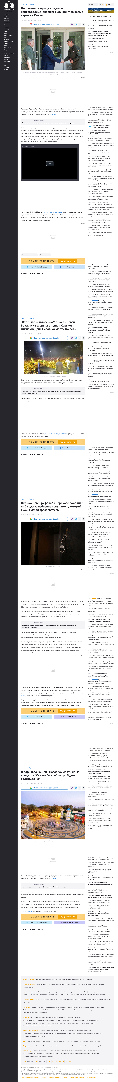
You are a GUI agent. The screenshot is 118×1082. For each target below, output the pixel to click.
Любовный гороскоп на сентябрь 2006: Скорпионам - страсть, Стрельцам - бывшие (100, 114)
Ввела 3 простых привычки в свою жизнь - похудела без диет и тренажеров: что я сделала (100, 355)
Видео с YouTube (9, 53)
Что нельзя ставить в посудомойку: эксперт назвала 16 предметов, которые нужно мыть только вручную (100, 943)
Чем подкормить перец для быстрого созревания (38, 1056)
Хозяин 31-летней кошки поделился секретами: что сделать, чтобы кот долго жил (100, 668)
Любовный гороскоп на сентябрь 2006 (34, 1010)
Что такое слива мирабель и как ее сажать (36, 1053)
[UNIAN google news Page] (59, 1061)
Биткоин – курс (78, 992)
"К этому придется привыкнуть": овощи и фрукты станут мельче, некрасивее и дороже (100, 184)
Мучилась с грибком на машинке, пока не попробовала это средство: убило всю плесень (100, 547)
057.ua (54, 878)
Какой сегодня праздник (31, 1031)
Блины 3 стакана (105, 1046)
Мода (43, 1041)
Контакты (6, 69)
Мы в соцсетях (91, 1077)
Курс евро (51, 992)
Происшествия (8, 41)
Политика (6, 20)
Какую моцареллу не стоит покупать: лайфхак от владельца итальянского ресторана (101, 460)
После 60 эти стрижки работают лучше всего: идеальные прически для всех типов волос (101, 501)
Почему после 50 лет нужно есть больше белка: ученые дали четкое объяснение (100, 348)
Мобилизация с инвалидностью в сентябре (62, 979)
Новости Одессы (28, 987)
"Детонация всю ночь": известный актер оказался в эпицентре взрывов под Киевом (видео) (100, 681)
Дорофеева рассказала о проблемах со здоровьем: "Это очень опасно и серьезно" (101, 864)
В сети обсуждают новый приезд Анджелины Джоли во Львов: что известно (100, 302)
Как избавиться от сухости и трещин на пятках (37, 1023)
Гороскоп (26, 1007)
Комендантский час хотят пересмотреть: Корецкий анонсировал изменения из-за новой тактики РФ (100, 33)
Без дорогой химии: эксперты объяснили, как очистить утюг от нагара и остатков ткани (100, 296)
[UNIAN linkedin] (56, 1061)
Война (5, 16)
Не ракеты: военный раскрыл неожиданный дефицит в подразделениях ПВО (100, 337)
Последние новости (99, 17)
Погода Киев (26, 1002)
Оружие (6, 39)
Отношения (68, 1041)
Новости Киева (45, 255)
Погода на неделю (52, 999)
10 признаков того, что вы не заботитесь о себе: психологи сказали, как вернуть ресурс (100, 560)
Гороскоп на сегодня (87, 1010)
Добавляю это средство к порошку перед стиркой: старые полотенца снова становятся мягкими (100, 637)
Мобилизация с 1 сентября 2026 (85, 979)
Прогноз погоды (28, 999)
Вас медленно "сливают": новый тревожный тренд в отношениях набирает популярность (100, 165)
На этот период (26, 911)
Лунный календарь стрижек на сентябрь (35, 1012)
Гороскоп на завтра (37, 1007)
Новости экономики (30, 992)
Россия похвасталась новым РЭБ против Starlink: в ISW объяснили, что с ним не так (101, 826)
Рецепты (29, 1041)
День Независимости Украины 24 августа (78, 1030)
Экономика (7, 23)
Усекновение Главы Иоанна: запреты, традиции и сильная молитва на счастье (100, 962)
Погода (6, 50)
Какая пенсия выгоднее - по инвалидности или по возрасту (87, 994)
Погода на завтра (41, 999)
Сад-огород (27, 1051)
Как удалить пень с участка (39, 1017)
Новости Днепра (41, 984)
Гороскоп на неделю (74, 1007)
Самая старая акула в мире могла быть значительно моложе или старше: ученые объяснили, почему (100, 120)
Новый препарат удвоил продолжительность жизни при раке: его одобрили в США (100, 132)
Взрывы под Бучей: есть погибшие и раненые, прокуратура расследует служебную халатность (101, 969)
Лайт (5, 37)
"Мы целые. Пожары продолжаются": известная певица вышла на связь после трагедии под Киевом (100, 138)
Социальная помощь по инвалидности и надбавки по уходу (40, 994)
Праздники (49, 1041)
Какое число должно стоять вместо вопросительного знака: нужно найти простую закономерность (100, 309)
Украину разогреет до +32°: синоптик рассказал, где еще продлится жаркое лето (100, 884)
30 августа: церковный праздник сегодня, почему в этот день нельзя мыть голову (100, 214)
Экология (6, 27)
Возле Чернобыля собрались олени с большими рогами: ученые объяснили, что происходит (101, 877)
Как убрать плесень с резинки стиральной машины (64, 1017)
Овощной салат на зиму (92, 1046)
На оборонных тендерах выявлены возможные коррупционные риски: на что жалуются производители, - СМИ (100, 197)
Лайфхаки (26, 1017)
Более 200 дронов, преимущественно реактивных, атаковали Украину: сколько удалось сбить (101, 39)
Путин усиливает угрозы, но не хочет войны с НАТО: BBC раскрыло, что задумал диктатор (101, 361)
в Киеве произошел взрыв (53, 212)
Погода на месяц (65, 999)
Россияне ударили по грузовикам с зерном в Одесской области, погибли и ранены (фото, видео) (100, 936)
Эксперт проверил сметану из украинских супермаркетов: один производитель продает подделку (99, 534)
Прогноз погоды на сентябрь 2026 (99, 999)
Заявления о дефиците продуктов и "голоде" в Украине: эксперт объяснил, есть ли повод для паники (101, 527)
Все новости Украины (29, 255)
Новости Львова (65, 984)
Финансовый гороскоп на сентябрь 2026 (93, 1007)
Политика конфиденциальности (51, 1077)
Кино (91, 1041)
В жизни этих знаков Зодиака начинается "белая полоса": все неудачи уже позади (100, 567)
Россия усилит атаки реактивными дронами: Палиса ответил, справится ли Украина (100, 626)
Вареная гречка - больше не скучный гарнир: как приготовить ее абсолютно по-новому (99, 540)
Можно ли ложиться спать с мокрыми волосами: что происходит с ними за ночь (101, 507)
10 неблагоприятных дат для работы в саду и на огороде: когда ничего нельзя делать (101, 956)
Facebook (52, 114)
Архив (5, 65)
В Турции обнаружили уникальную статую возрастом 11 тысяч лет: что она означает (100, 322)
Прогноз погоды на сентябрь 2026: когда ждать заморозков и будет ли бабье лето (100, 787)
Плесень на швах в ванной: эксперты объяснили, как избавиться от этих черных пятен (101, 485)
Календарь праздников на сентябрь (90, 1033)
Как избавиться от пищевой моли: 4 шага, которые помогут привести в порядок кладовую (101, 521)
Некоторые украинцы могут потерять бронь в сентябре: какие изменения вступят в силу (98, 890)
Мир (5, 25)
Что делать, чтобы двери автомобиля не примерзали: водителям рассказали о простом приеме (100, 220)
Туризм (6, 45)
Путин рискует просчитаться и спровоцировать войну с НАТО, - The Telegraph (99, 871)
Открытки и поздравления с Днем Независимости (38, 1033)
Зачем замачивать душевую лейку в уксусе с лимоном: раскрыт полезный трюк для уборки (101, 145)
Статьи (6, 55)
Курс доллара (42, 992)
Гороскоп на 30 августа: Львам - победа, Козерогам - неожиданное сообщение (100, 266)
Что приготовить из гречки (87, 1023)
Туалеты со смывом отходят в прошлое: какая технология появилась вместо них (99, 609)
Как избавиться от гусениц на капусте (61, 1053)
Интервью (7, 57)
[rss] (70, 1061)
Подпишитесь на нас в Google (46, 24)
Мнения (6, 59)
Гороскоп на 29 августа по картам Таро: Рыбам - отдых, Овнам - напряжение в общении (101, 920)
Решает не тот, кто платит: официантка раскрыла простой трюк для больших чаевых (100, 650)
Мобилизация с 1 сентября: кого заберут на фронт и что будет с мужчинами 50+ (101, 949)
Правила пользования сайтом (30, 1077)
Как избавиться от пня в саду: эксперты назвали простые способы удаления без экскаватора (99, 158)
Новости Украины (29, 984)
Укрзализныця (68, 992)
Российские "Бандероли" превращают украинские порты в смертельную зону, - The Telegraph (98, 755)
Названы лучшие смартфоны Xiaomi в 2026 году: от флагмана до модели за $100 (100, 171)
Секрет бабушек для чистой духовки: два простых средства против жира (100, 151)
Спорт (5, 31)
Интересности (8, 47)
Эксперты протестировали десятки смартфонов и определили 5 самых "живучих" (100, 554)
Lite (24, 1041)
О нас (65, 1077)
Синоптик (85, 999)
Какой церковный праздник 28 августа (34, 1036)
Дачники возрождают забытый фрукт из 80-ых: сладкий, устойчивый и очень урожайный (100, 273)
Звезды (76, 1041)
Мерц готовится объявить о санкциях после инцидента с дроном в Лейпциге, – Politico (101, 453)
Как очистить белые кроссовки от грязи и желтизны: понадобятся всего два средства (100, 26)
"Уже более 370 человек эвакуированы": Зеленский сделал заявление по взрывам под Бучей (98, 674)
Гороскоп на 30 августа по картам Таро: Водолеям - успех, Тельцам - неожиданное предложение (100, 191)
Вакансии (6, 67)
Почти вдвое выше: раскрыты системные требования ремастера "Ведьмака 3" (99, 279)
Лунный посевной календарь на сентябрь (86, 1053)
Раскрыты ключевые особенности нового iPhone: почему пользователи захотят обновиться (100, 478)
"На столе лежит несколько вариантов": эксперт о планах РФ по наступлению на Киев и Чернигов (98, 467)
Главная (6, 14)
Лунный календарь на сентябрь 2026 (55, 1007)
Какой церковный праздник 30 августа (66, 1033)
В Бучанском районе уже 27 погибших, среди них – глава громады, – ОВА (100, 694)
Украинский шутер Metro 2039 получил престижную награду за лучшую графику (100, 706)
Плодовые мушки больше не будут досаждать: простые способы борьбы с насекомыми (100, 514)
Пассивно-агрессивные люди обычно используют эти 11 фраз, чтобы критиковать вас (99, 820)
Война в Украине (28, 979)
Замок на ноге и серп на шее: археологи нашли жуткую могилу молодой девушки (100, 688)
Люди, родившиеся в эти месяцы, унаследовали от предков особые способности (100, 46)
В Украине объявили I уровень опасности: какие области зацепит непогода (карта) (99, 913)
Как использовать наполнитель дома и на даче (37, 1026)
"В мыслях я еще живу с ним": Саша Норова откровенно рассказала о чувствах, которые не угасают (101, 386)
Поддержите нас (101, 11)
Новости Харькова (53, 984)
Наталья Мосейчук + (42, 979)
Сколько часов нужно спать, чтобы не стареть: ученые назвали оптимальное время (100, 368)
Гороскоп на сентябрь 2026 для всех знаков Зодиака (63, 1010)
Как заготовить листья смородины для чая (65, 1023)
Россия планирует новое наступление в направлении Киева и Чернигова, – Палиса (99, 771)
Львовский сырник (36, 1046)
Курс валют (59, 992)
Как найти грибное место (62, 1020)
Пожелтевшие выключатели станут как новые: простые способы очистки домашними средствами (100, 233)
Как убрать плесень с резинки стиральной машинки (38, 1020)
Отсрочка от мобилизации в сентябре (93, 984)
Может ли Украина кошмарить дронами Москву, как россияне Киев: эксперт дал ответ (99, 227)
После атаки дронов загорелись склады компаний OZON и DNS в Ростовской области (99, 907)
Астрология (36, 1041)
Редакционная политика (77, 1077)
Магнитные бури (76, 999)
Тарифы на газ (64, 994)
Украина (6, 18)
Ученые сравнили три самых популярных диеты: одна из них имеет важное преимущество (99, 717)
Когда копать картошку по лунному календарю (46, 1050)
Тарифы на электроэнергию (92, 992)
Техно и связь (8, 35)
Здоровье (7, 43)
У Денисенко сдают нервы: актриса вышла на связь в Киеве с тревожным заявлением (100, 315)
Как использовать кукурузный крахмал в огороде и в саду (79, 1050)
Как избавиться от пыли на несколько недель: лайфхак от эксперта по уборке (101, 644)
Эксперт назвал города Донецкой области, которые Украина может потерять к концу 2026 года (101, 178)
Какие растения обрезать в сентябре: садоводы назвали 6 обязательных (98, 794)
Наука (5, 33)
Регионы (6, 29)
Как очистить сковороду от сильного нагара (85, 1020)
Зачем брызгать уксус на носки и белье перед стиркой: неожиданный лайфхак (100, 374)
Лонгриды (7, 61)
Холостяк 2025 (84, 1041)
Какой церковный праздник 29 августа (52, 1030)
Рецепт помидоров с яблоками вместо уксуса (57, 1046)
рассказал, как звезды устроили (56, 434)
